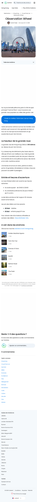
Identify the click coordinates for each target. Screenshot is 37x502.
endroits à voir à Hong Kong (24, 229)
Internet (3, 402)
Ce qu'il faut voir (26, 13)
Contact (3, 484)
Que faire (15, 8)
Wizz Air (3, 442)
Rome (2, 465)
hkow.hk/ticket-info (21, 218)
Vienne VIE (4, 418)
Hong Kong (5, 8)
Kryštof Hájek (14, 23)
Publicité (30, 490)
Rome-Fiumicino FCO (7, 427)
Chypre (3, 468)
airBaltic (3, 415)
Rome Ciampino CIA (6, 439)
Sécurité (3, 396)
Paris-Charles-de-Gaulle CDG (9, 448)
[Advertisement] (18, 85)
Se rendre (3, 373)
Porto (2, 474)
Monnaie (3, 384)
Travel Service (5, 445)
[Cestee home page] (8, 2)
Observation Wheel (18, 15)
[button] (2, 2)
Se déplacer (4, 376)
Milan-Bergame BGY (6, 433)
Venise (3, 457)
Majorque (3, 471)
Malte (2, 454)
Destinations (7, 13)
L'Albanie (3, 462)
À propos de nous (6, 481)
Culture (3, 393)
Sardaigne (4, 430)
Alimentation (4, 387)
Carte (2, 390)
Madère (3, 451)
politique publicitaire (27, 285)
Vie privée (24, 490)
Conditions (18, 490)
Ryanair (3, 424)
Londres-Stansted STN (7, 421)
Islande (3, 459)
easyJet (3, 436)
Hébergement (4, 381)
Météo (2, 370)
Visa (2, 399)
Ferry (2, 379)
